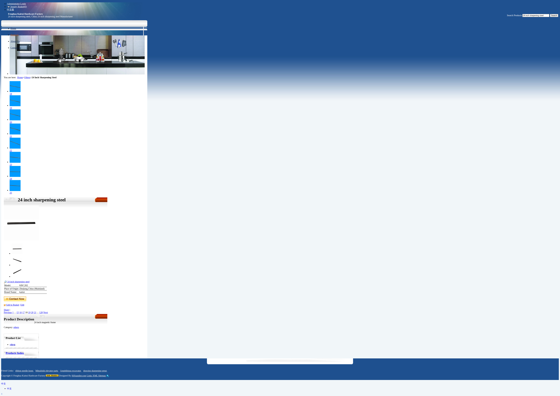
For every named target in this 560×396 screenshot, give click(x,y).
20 (11, 122)
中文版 (10, 9)
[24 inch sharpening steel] (21, 239)
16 (20, 312)
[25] (15, 190)
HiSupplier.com (79, 375)
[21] (15, 133)
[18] (15, 91)
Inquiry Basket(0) (18, 6)
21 (11, 136)
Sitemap (102, 375)
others (16, 327)
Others (27, 77)
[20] (15, 119)
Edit (22, 305)
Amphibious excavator (71, 370)
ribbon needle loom (24, 370)
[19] (15, 105)
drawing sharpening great (95, 370)
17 (23, 312)
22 (11, 150)
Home (20, 77)
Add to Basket (12, 305)
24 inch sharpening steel (18, 281)
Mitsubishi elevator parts (46, 370)
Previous (8, 312)
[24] (15, 176)
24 (11, 178)
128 (41, 312)
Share (6, 310)
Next (45, 312)
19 (11, 108)
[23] (15, 162)
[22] (15, 148)
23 (11, 164)
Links (90, 375)
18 (11, 94)
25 (11, 193)
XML (95, 375)
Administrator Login (16, 3)
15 (17, 312)
